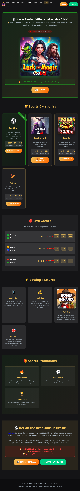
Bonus (51, 2)
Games (23, 2)
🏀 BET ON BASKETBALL (40, 160)
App (18, 2)
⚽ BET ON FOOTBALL (13, 151)
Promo (8, 6)
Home (7, 2)
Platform (14, 6)
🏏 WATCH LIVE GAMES (53, 462)
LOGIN (64, 4)
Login (13, 2)
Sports (46, 2)
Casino (35, 2)
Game (29, 2)
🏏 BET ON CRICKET (14, 204)
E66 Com (11, 433)
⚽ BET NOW (40, 90)
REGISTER (74, 4)
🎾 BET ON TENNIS (66, 159)
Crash (40, 2)
